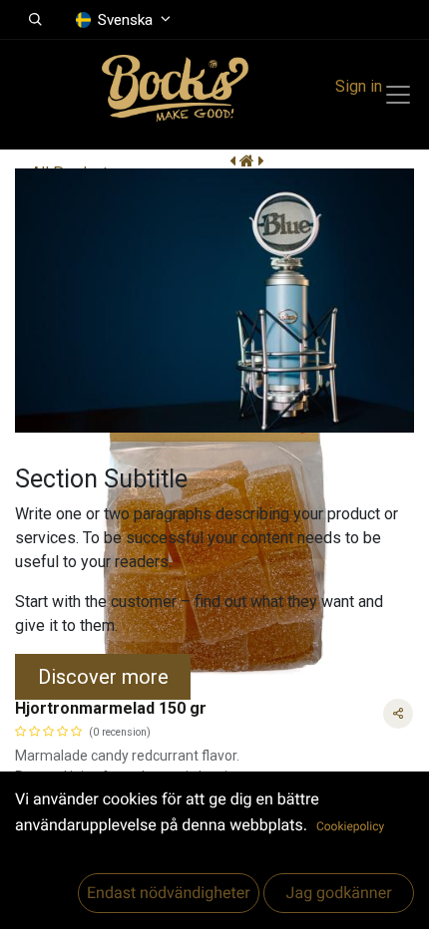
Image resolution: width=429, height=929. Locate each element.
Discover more (103, 677)
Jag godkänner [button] (338, 892)
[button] (35, 20)
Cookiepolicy (350, 826)
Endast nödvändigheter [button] (168, 892)
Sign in (358, 86)
